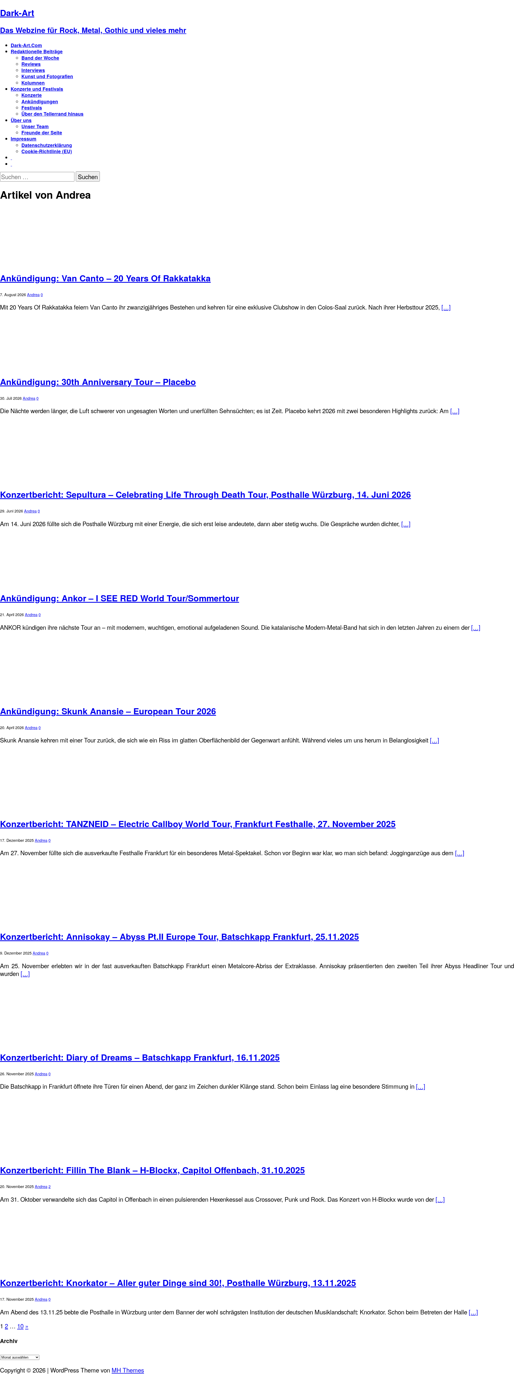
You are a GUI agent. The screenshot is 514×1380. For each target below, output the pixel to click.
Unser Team (35, 126)
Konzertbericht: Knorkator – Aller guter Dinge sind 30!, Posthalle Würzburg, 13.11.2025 (178, 1282)
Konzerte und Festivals (37, 88)
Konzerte (31, 95)
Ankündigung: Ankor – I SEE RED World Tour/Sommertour (119, 598)
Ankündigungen (39, 101)
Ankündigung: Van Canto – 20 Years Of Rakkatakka (105, 278)
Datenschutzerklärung (46, 145)
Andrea (33, 294)
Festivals (31, 107)
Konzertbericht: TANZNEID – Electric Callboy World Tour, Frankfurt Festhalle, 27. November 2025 (198, 823)
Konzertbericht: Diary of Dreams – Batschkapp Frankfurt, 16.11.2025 (140, 1057)
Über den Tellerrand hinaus (52, 113)
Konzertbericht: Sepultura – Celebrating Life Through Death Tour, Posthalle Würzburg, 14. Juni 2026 (205, 494)
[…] (446, 307)
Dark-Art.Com (26, 45)
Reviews (31, 64)
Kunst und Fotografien (47, 76)
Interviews (33, 70)
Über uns (21, 120)
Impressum (23, 138)
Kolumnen (33, 82)
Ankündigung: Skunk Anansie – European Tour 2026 (108, 711)
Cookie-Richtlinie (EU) (46, 151)
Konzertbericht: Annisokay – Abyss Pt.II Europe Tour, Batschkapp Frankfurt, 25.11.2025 (179, 936)
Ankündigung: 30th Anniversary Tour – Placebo (98, 381)
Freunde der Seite (41, 132)
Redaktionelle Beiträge (37, 51)
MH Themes (128, 1370)
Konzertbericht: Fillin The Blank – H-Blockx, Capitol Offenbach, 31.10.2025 (152, 1170)
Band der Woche (40, 57)
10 (20, 1325)
